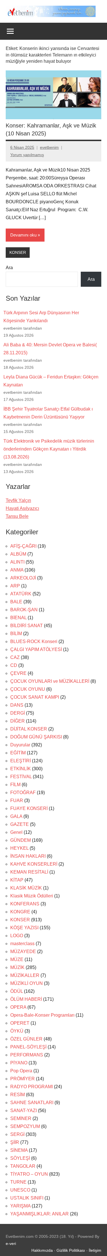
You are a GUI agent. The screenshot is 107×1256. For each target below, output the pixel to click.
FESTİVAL (21, 776)
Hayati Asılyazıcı (22, 508)
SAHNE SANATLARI (31, 1102)
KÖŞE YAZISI (24, 927)
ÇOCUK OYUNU (27, 689)
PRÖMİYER (22, 1078)
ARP (15, 585)
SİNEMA (19, 1150)
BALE (16, 601)
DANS (16, 705)
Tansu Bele (17, 516)
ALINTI (17, 562)
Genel (16, 832)
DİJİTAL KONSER (28, 729)
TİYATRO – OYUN (29, 1174)
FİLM (15, 784)
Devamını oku (23, 235)
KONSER (17, 252)
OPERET (19, 1023)
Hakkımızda (42, 1250)
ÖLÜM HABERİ (26, 999)
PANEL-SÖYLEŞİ (28, 1046)
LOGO (16, 935)
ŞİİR (14, 1142)
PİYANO (18, 1062)
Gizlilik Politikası (70, 1250)
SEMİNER (20, 1118)
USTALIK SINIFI (26, 1198)
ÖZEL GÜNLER (26, 1039)
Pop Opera (21, 1070)
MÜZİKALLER (24, 975)
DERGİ (17, 713)
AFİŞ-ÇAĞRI (23, 546)
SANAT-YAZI (23, 1110)
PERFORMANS (26, 1054)
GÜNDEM (20, 840)
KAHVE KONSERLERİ (33, 864)
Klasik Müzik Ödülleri (31, 895)
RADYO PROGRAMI (31, 1086)
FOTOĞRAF (23, 792)
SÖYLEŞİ (20, 1158)
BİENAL (18, 617)
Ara (9, 267)
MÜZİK (17, 967)
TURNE (18, 1182)
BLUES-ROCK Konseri (33, 641)
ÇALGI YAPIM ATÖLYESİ (36, 649)
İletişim (95, 1250)
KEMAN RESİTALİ (29, 872)
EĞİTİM (18, 752)
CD (13, 665)
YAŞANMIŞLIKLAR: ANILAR (39, 1213)
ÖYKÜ (16, 1031)
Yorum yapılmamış (27, 154)
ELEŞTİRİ (20, 760)
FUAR (16, 800)
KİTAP (16, 880)
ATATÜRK (20, 593)
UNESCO (20, 1190)
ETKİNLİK (20, 768)
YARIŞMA (20, 1205)
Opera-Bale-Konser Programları (42, 1015)
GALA (16, 816)
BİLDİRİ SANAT (26, 625)
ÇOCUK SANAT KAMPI (34, 697)
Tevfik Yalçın (18, 500)
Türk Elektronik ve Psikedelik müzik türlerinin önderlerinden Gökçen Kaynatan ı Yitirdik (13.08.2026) (48, 449)
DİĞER (17, 721)
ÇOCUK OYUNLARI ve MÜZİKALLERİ (49, 681)
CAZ (15, 657)
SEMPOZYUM (25, 1126)
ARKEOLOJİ (23, 577)
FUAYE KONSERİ (29, 808)
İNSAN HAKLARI (28, 856)
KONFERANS (24, 903)
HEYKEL (19, 848)
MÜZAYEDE (23, 951)
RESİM (17, 1094)
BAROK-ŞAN (24, 609)
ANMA (16, 570)
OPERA (18, 1007)
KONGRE (20, 911)
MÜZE (16, 959)
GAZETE (19, 824)
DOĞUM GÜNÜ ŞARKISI (36, 736)
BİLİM (16, 633)
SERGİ (17, 1134)
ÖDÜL (16, 991)
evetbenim (49, 147)
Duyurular (20, 744)
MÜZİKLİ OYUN (26, 983)
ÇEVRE (18, 673)
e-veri (11, 1243)
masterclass (22, 943)
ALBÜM (18, 554)
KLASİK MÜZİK (26, 888)
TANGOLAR (22, 1166)
